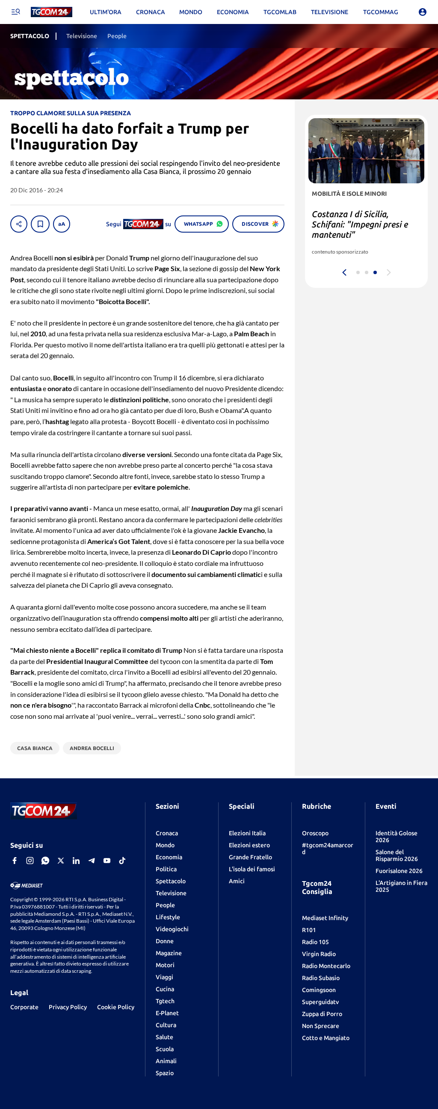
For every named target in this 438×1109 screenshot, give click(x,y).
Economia (169, 857)
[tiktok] (122, 860)
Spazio (165, 1073)
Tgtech (165, 1001)
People (165, 905)
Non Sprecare (320, 1025)
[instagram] (30, 860)
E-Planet (167, 1013)
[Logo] (51, 12)
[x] (60, 860)
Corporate (24, 1007)
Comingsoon (319, 989)
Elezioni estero (249, 845)
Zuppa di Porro (322, 1013)
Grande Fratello (250, 857)
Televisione (171, 893)
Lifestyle (168, 917)
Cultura (166, 1025)
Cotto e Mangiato (325, 1037)
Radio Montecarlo (326, 966)
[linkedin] (76, 860)
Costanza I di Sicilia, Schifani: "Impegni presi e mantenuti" (360, 224)
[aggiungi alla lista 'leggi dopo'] (40, 224)
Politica (166, 869)
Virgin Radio (319, 954)
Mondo (165, 845)
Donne (165, 941)
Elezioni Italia (247, 833)
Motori (165, 965)
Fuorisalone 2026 (399, 870)
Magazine (169, 953)
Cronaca (167, 833)
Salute (164, 1037)
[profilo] (422, 12)
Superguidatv (320, 1001)
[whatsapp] (45, 860)
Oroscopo (315, 833)
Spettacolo (171, 881)
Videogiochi (172, 929)
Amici (237, 881)
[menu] (15, 12)
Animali (166, 1061)
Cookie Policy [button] (115, 1007)
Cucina (165, 989)
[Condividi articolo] (18, 224)
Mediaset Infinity (325, 918)
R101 (309, 930)
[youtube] (107, 860)
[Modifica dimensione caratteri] (61, 224)
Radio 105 (315, 942)
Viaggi (164, 977)
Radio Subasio (321, 977)
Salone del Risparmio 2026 (397, 855)
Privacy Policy (68, 1007)
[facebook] (14, 860)
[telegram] (91, 860)
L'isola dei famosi (252, 869)
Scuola (165, 1049)
